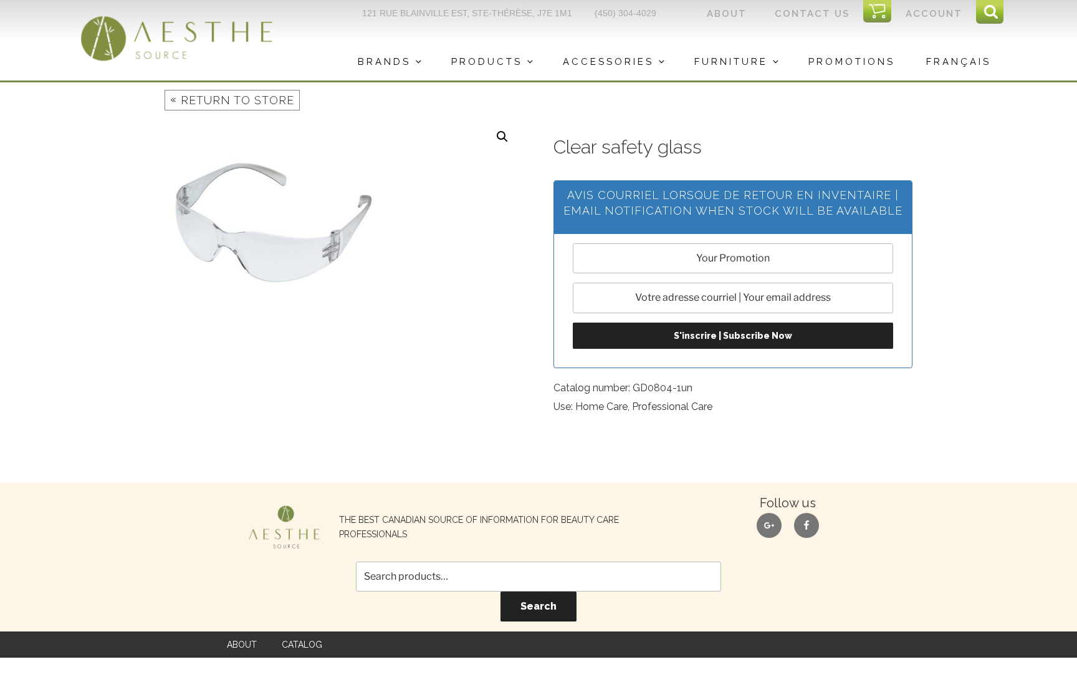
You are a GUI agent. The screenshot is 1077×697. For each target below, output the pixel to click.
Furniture (731, 61)
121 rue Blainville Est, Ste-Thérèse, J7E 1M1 (467, 13)
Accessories (608, 61)
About (727, 13)
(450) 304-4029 (625, 13)
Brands (384, 61)
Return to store (232, 99)
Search (538, 606)
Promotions (851, 61)
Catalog (302, 645)
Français (958, 61)
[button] (502, 136)
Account (934, 13)
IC (882, 11)
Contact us (812, 13)
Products (486, 61)
